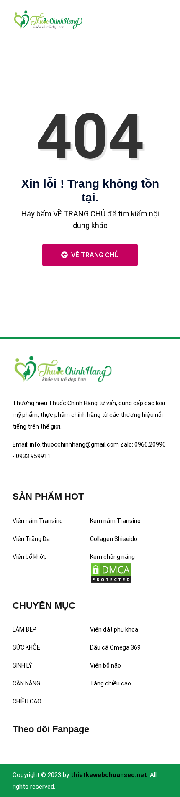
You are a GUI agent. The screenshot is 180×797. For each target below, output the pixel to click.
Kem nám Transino (115, 521)
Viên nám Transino (38, 521)
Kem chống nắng (112, 556)
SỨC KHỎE (26, 647)
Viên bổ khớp (30, 556)
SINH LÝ (22, 665)
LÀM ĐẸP (24, 629)
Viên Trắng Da (31, 539)
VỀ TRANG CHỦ (94, 255)
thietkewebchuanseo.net (109, 775)
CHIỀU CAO (27, 701)
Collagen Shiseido (113, 539)
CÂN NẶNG (26, 683)
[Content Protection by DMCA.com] (111, 572)
